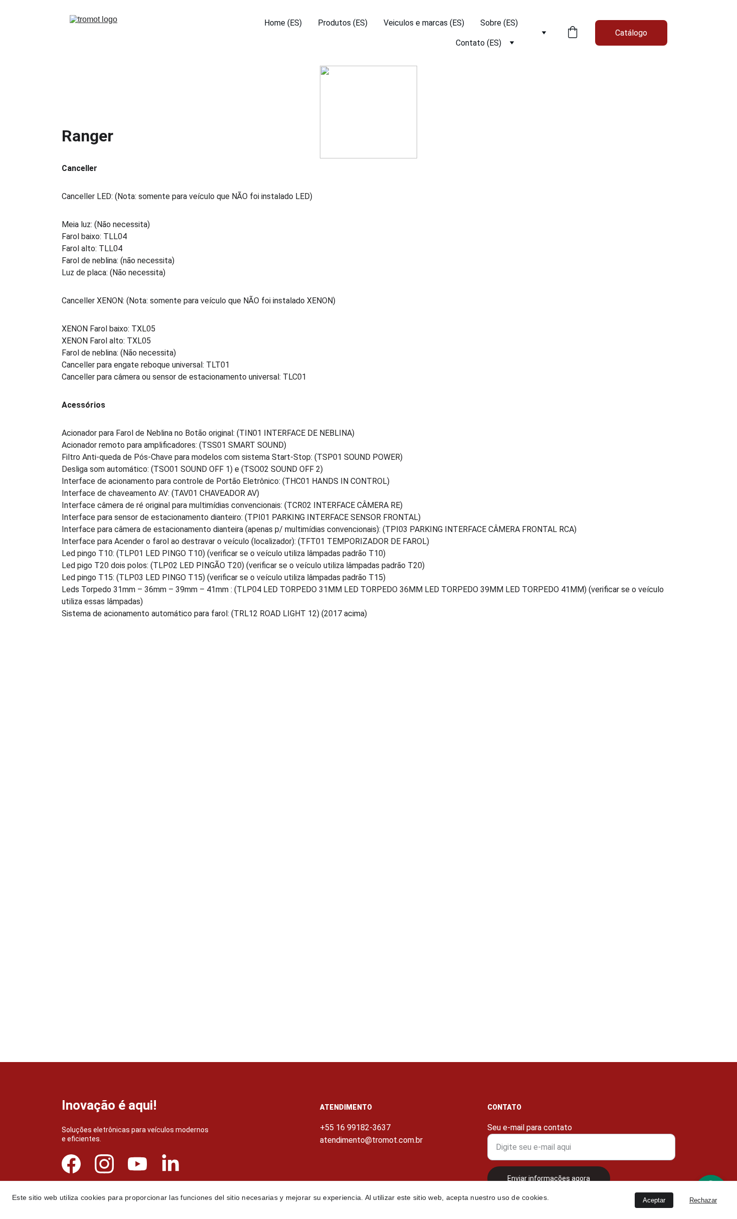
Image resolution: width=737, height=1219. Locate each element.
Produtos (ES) (342, 23)
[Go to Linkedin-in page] (170, 1163)
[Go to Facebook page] (71, 1163)
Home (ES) (283, 23)
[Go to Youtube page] (137, 1163)
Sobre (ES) (499, 23)
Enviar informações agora (548, 1178)
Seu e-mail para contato (529, 1127)
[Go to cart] (572, 33)
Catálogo (631, 33)
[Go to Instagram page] (104, 1163)
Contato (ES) (478, 43)
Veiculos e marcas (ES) (424, 23)
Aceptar (654, 1200)
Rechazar (703, 1200)
